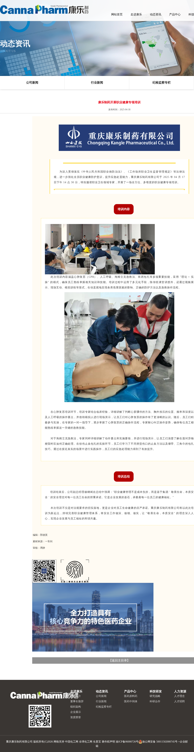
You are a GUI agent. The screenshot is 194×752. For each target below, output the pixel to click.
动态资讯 (155, 14)
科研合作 (155, 701)
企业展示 (75, 712)
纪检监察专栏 (162, 82)
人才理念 (179, 696)
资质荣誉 (75, 717)
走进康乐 (136, 14)
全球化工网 (85, 741)
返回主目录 (119, 660)
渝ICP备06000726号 (127, 741)
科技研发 (156, 691)
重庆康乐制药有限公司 (19, 741)
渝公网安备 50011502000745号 (160, 741)
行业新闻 (97, 82)
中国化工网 (71, 741)
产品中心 (175, 14)
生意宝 (97, 741)
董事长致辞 (77, 701)
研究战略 (155, 696)
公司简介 (75, 696)
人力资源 (180, 691)
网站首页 (117, 14)
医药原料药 (130, 696)
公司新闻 (32, 82)
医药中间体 (130, 701)
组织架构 (75, 706)
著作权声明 (108, 741)
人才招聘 (179, 701)
